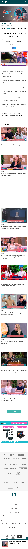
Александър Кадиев (15, 113)
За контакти (14, 512)
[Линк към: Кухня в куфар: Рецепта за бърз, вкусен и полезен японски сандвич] (14, 365)
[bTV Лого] (14, 494)
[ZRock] (18, 487)
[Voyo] (5, 468)
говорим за (5, 113)
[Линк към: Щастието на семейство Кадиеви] (14, 141)
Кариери (14, 508)
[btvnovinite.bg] (13, 464)
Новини (3, 28)
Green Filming (15, 28)
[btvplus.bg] (5, 464)
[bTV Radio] (14, 482)
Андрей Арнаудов (20, 111)
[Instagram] (13, 536)
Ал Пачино (12, 116)
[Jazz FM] (22, 482)
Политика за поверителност (14, 516)
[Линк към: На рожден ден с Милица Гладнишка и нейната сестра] (14, 169)
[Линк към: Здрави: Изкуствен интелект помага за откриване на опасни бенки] (14, 222)
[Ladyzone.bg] (12, 468)
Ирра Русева (10, 111)
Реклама (14, 504)
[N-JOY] (6, 483)
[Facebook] (7, 536)
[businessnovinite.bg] (22, 464)
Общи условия (14, 528)
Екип (21, 28)
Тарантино (19, 116)
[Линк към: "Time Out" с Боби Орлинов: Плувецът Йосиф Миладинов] (14, 308)
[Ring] (23, 458)
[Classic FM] (10, 488)
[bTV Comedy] (12, 455)
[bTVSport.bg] (21, 468)
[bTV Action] (6, 458)
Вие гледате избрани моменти (15, 545)
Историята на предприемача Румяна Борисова (17, 542)
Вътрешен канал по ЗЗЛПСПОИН (14, 524)
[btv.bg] (5, 455)
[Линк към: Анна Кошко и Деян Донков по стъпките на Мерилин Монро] (14, 394)
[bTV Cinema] (21, 455)
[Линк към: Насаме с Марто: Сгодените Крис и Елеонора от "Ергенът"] (14, 279)
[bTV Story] (15, 458)
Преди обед (6, 23)
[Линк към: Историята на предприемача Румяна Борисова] (14, 337)
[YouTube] (19, 536)
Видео (8, 28)
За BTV (14, 500)
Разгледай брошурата (19, 423)
